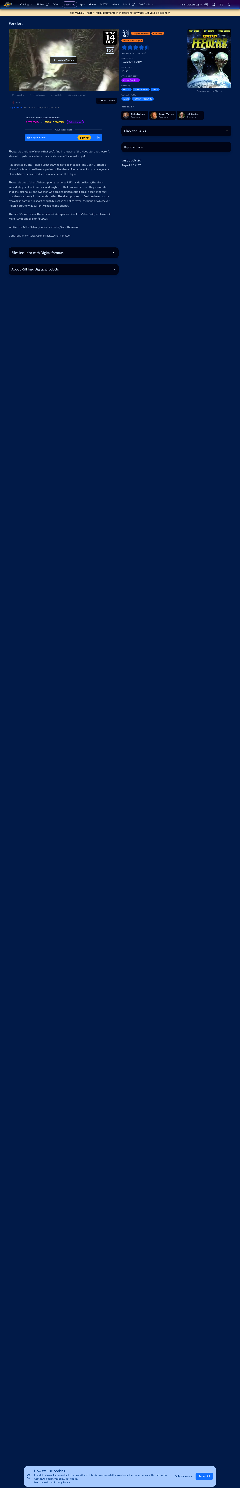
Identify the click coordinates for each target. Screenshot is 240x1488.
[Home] (7, 5)
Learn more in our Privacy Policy (52, 1482)
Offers (56, 4)
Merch (127, 4)
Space (155, 89)
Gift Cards (144, 4)
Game (92, 4)
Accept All (204, 1476)
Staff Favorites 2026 (143, 98)
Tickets (40, 4)
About (115, 4)
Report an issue (133, 147)
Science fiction (141, 89)
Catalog (24, 4)
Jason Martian (215, 91)
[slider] (122, 47)
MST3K (104, 4)
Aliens (126, 98)
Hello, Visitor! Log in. (191, 4)
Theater (108, 100)
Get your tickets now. (157, 12)
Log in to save (16, 107)
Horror (126, 89)
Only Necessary (183, 1476)
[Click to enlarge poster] (209, 58)
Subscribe (69, 4)
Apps (82, 4)
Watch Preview (66, 60)
